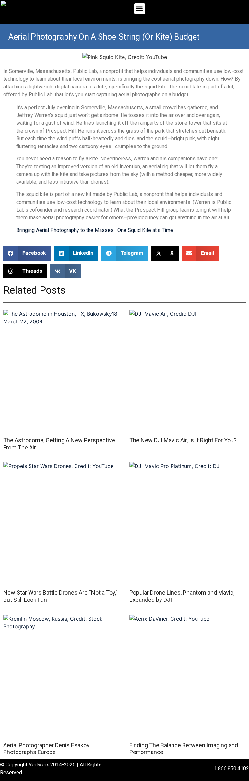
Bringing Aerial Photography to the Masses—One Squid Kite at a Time (94, 230)
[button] (139, 8)
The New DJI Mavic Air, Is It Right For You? (183, 440)
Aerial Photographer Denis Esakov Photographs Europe (46, 749)
